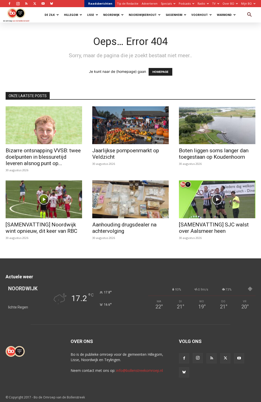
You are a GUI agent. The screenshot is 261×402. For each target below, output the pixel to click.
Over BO (228, 3)
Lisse (90, 15)
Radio (201, 3)
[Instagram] (18, 3)
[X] (34, 3)
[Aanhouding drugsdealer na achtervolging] (130, 199)
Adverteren (150, 3)
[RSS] (26, 3)
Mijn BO (246, 3)
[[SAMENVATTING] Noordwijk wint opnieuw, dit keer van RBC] (44, 199)
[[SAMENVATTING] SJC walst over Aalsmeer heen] (217, 199)
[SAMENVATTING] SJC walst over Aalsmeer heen (214, 228)
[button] (249, 15)
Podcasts (185, 3)
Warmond (224, 15)
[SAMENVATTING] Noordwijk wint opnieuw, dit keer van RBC (41, 228)
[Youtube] (43, 3)
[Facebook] (9, 3)
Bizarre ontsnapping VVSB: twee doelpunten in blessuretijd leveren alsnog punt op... (43, 156)
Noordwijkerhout (142, 15)
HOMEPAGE (160, 72)
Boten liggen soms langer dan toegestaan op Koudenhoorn (214, 153)
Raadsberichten (100, 3)
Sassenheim (174, 15)
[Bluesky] (51, 3)
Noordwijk (111, 15)
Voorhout (199, 15)
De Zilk (50, 15)
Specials (166, 3)
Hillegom (71, 15)
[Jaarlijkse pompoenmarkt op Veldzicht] (130, 125)
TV (214, 3)
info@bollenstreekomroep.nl (139, 370)
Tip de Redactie (127, 3)
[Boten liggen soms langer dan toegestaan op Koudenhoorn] (217, 125)
